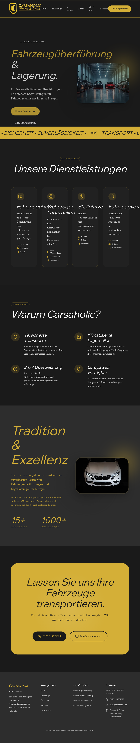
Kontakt (104, 8)
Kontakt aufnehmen (25, 122)
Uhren (81, 8)
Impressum (46, 710)
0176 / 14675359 (117, 699)
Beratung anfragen (119, 8)
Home (45, 8)
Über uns (91, 8)
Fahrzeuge (57, 8)
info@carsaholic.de (118, 704)
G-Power (70, 8)
